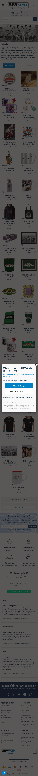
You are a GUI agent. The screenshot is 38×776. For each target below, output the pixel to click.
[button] (4, 773)
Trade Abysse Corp (26, 397)
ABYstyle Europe (19, 386)
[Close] (36, 364)
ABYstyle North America (19, 392)
